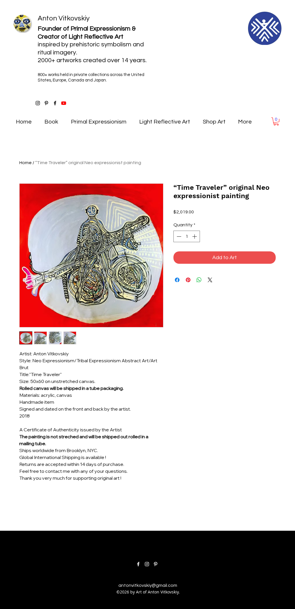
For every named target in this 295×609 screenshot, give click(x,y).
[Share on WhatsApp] (199, 279)
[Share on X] (210, 279)
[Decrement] (178, 236)
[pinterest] (46, 103)
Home (25, 162)
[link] (276, 121)
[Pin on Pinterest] (188, 279)
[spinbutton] (186, 236)
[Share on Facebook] (177, 279)
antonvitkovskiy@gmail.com (147, 585)
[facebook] (55, 103)
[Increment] (195, 236)
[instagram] (38, 103)
